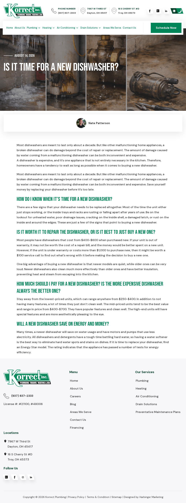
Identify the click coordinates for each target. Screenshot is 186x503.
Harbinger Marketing (151, 497)
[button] (34, 27)
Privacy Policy (76, 497)
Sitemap (117, 497)
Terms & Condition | (99, 497)
